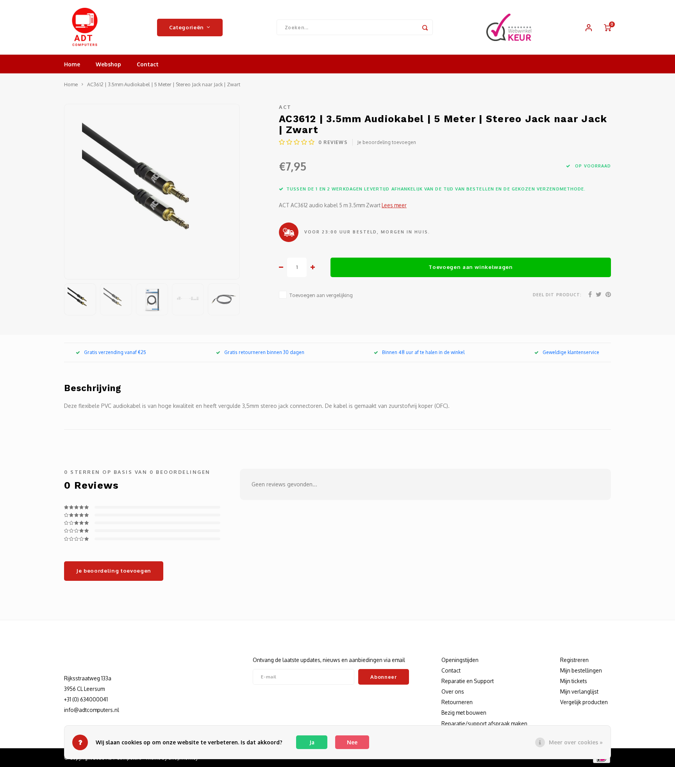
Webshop (108, 64)
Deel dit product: (557, 294)
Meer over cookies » (576, 742)
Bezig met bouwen (463, 712)
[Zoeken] (425, 27)
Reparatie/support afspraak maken (484, 723)
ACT (285, 107)
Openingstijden (460, 660)
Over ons (452, 691)
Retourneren (457, 702)
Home (72, 64)
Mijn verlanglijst (579, 691)
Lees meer (394, 205)
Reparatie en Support (467, 681)
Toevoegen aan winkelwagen (471, 266)
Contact (148, 64)
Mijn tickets (573, 681)
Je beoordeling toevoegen (386, 142)
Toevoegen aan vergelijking (321, 295)
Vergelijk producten (584, 702)
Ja (311, 742)
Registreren (574, 660)
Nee (352, 742)
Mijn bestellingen (581, 670)
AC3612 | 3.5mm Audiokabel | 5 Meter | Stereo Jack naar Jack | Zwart (163, 84)
